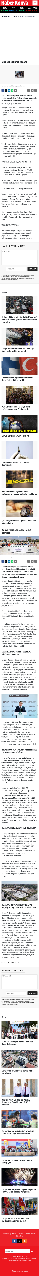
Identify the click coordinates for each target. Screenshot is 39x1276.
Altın (4, 7)
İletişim (21, 1233)
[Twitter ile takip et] (19, 1241)
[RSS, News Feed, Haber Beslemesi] (24, 1241)
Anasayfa (7, 16)
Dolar (21, 7)
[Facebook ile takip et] (14, 1241)
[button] (28, 90)
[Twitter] (6, 90)
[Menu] (35, 3)
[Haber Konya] (15, 3)
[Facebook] (3, 90)
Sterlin (35, 7)
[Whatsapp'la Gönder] (12, 90)
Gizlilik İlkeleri (30, 1233)
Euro (28, 7)
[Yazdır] (15, 90)
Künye (14, 1233)
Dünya (15, 16)
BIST (13, 7)
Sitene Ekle (19, 1236)
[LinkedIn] (9, 90)
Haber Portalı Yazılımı (21, 1271)
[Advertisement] (19, 40)
